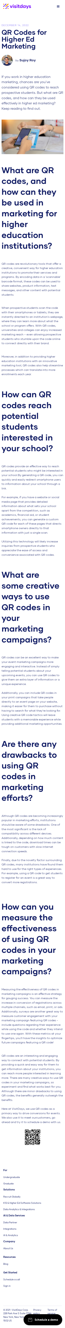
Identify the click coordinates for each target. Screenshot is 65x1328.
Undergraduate (11, 1177)
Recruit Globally (11, 1196)
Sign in (7, 1285)
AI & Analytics (10, 1235)
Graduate (8, 1183)
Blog (5, 1264)
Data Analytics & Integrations (19, 1209)
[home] (15, 6)
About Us (8, 1248)
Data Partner (10, 1222)
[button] (58, 6)
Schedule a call (11, 1279)
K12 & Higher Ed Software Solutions (22, 1203)
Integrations (9, 1228)
